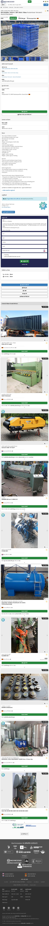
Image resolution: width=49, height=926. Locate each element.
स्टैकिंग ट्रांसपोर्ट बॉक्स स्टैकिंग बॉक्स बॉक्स (10, 68)
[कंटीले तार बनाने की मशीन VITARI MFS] (24, 530)
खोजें (46, 4)
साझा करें (25, 293)
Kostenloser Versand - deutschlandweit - (11, 77)
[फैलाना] (24, 356)
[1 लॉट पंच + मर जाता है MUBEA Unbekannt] (24, 687)
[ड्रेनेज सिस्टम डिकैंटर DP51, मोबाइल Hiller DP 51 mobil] (24, 323)
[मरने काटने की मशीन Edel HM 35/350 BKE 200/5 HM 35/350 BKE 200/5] (24, 790)
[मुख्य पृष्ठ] (1, 7)
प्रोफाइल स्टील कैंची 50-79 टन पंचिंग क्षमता (20, 885)
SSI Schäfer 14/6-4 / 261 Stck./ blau (10, 72)
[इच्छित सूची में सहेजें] (45, 11)
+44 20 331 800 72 (9, 874)
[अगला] (47, 41)
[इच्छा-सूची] (43, 1)
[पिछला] (2, 41)
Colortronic (29, 882)
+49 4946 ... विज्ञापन (8, 274)
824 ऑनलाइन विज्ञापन (6, 207)
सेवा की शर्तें (28, 923)
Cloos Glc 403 (33, 885)
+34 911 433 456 (31, 876)
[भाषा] (45, 1)
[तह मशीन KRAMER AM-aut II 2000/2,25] (24, 478)
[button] (47, 1)
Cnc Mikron (36, 882)
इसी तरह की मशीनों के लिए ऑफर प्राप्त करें (12, 256)
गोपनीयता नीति (24, 264)
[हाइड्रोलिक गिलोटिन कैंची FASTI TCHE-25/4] (24, 375)
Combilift (43, 882)
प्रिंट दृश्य (25, 287)
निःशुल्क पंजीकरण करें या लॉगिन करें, (13, 199)
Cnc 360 (6, 882)
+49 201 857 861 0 (31, 874)
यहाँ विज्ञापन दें (25, 834)
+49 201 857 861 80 (9, 876)
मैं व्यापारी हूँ (6, 255)
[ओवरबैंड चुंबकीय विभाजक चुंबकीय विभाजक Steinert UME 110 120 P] (24, 427)
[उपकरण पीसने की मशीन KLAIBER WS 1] (24, 635)
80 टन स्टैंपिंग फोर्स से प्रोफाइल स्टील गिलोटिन (17, 882)
